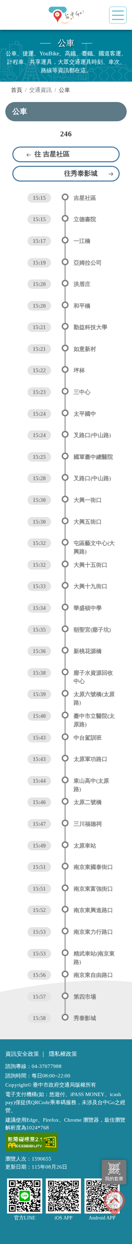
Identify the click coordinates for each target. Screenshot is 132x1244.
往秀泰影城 (81, 173)
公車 (64, 90)
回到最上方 (114, 1203)
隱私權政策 (63, 1054)
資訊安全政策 (22, 1054)
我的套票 (114, 1178)
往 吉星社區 (52, 154)
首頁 (16, 90)
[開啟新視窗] (31, 1142)
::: (7, 89)
